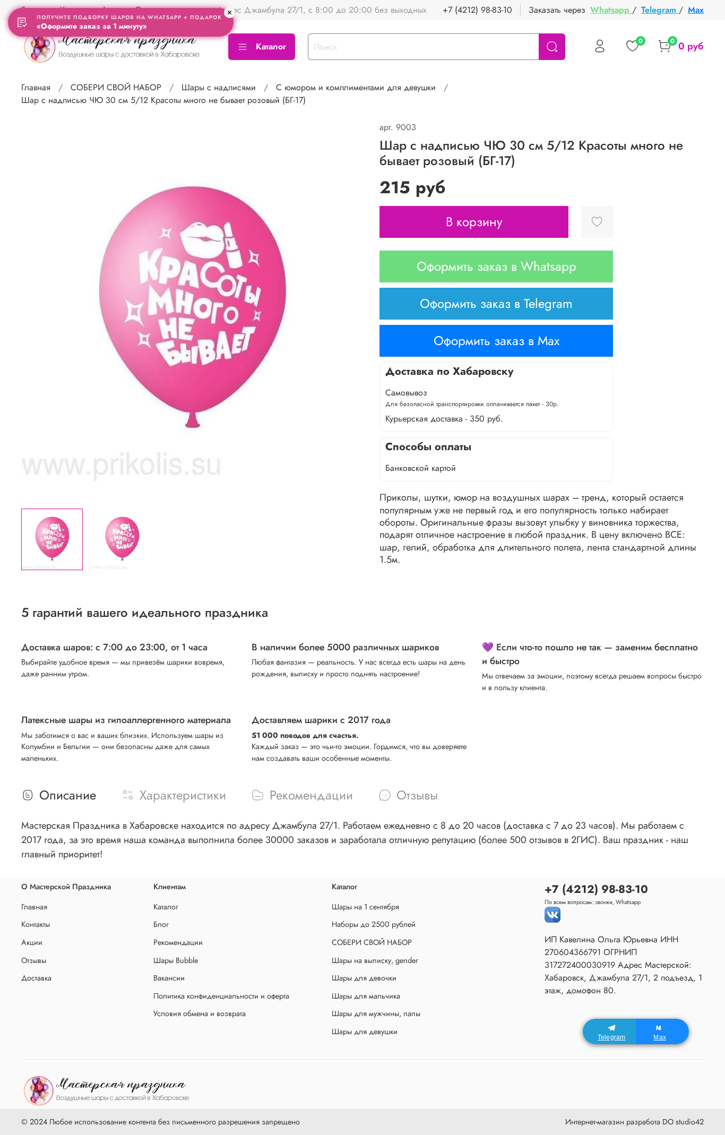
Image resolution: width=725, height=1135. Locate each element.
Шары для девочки (364, 978)
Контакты (35, 924)
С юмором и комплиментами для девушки (356, 87)
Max (696, 10)
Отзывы (33, 960)
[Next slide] (345, 310)
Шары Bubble (175, 960)
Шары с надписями (219, 87)
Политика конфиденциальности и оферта (221, 996)
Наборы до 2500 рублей (374, 924)
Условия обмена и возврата (199, 1013)
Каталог (271, 46)
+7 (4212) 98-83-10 (477, 10)
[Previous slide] (38, 310)
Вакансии (169, 978)
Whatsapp (611, 10)
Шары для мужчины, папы (376, 1013)
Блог (161, 924)
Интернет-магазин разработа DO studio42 (634, 1121)
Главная (35, 87)
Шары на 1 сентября (365, 906)
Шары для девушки (365, 1031)
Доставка (36, 978)
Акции (31, 942)
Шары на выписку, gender (375, 960)
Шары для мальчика (366, 996)
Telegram (660, 10)
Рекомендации (178, 942)
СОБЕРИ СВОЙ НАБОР (116, 87)
